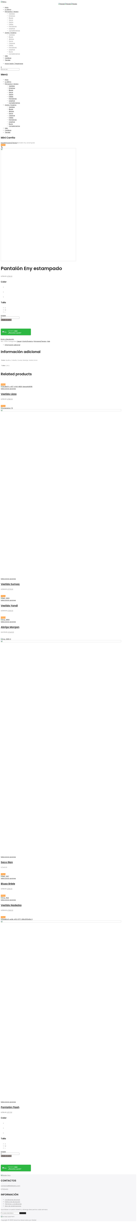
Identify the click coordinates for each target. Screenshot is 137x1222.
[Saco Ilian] (61, 642)
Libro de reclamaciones (13, 1206)
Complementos (14, 31)
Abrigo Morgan (10, 627)
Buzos (11, 52)
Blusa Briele (8, 883)
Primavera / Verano (11, 12)
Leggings (12, 29)
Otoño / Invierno (10, 33)
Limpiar (3, 316)
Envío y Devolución (7, 339)
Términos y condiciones (13, 1204)
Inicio (6, 7)
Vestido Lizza (9, 394)
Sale (6, 56)
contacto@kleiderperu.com (10, 1186)
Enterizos (12, 16)
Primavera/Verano (10, 143)
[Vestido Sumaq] (61, 411)
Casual (19, 341)
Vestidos (12, 14)
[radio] (63, 287)
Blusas (11, 18)
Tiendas (7, 60)
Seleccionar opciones (8, 389)
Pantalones (13, 26)
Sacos (11, 20)
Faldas (11, 24)
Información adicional (12, 345)
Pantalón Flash (10, 1107)
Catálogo (8, 58)
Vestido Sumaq (10, 584)
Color (4, 281)
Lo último (8, 10)
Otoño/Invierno (27, 341)
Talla (3, 302)
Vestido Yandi (9, 605)
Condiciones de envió (12, 1200)
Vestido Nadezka (11, 905)
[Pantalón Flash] (61, 922)
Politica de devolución (12, 1202)
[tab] (63, 345)
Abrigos (11, 39)
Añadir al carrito (6, 320)
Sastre (11, 22)
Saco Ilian (7, 862)
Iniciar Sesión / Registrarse (14, 64)
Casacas (12, 43)
